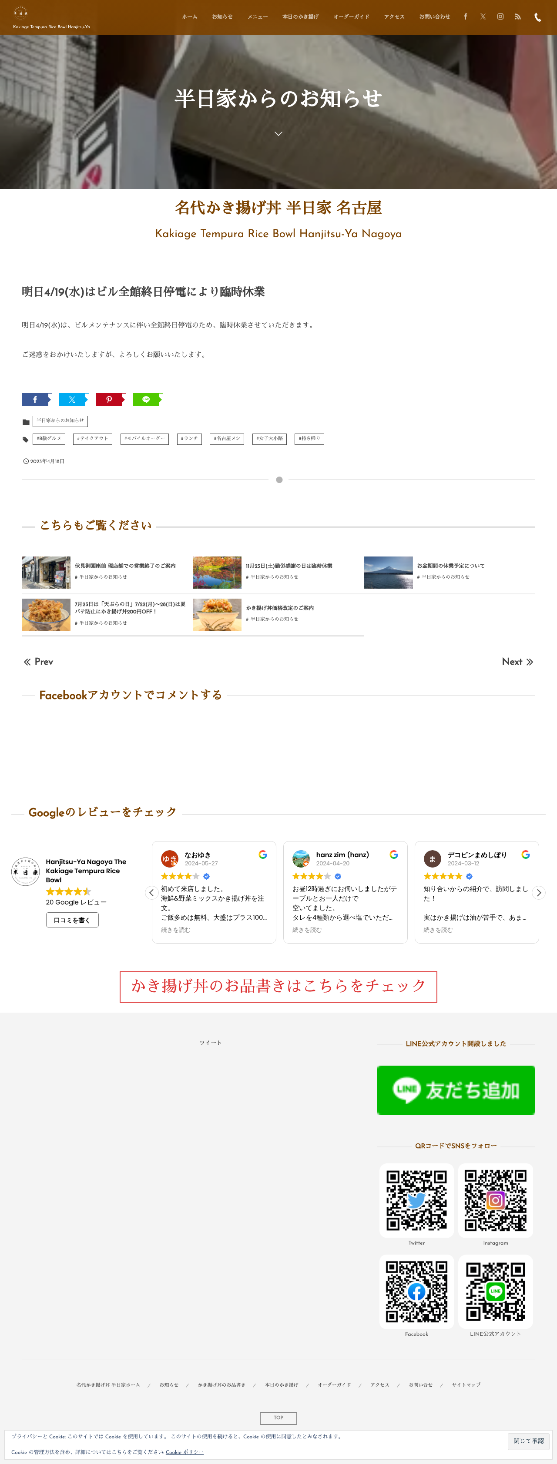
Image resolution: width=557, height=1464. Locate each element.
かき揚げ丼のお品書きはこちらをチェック (278, 988)
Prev (43, 662)
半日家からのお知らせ (60, 421)
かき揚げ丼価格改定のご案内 (280, 608)
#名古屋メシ (227, 439)
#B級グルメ (49, 439)
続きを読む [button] (176, 930)
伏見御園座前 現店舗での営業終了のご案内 (125, 566)
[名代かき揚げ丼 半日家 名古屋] (20, 13)
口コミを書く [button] (72, 920)
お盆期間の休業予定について (451, 566)
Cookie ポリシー (185, 1452)
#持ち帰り (309, 439)
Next (512, 662)
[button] (538, 892)
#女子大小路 (269, 439)
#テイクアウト (92, 439)
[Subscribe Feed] (517, 17)
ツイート (210, 1044)
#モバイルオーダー (144, 439)
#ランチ (189, 439)
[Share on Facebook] (465, 17)
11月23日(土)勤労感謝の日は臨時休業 (289, 566)
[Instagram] (500, 17)
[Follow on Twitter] (483, 17)
